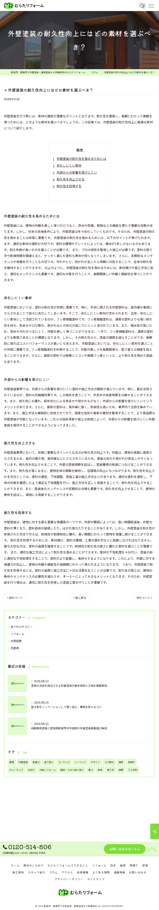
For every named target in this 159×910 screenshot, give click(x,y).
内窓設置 (16, 641)
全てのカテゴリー (21, 627)
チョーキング (16, 769)
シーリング (80, 762)
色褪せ (131, 762)
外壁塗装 (23, 762)
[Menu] (150, 5)
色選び (36, 762)
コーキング (64, 762)
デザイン (95, 762)
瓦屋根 (15, 648)
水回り (31, 769)
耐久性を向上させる (71, 179)
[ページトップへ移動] (152, 849)
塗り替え (49, 762)
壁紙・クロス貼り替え (72, 769)
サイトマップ (96, 879)
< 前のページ (15, 598)
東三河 (110, 769)
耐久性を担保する (69, 186)
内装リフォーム (48, 769)
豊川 (90, 769)
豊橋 (11, 762)
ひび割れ (109, 762)
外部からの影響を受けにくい (77, 172)
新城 (100, 769)
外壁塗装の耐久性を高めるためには (81, 158)
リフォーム (17, 634)
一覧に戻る (79, 598)
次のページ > (144, 598)
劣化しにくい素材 (69, 165)
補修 (121, 762)
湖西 (121, 769)
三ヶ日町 (132, 769)
